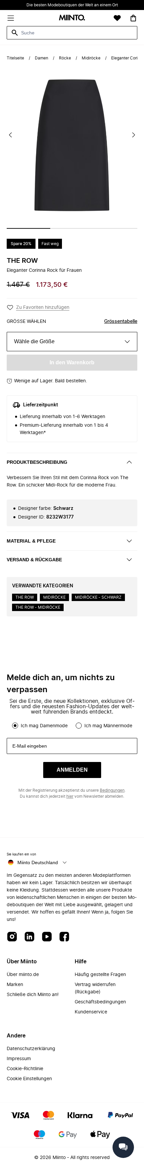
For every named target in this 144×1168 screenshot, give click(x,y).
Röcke (65, 58)
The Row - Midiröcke (37, 607)
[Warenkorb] (133, 18)
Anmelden (72, 770)
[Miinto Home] (72, 18)
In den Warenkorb (72, 362)
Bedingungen (112, 790)
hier (69, 796)
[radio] (15, 726)
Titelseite (15, 58)
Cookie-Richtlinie (25, 1068)
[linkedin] (29, 937)
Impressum (19, 1058)
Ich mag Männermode (108, 726)
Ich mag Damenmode (44, 726)
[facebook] (64, 937)
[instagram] (12, 937)
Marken (15, 984)
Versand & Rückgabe (34, 559)
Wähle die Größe (34, 341)
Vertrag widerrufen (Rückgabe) (95, 988)
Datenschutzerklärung (31, 1048)
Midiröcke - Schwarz (98, 597)
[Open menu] (11, 18)
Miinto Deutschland (37, 862)
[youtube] (47, 937)
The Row (22, 260)
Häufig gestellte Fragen (100, 974)
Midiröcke (91, 58)
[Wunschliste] (117, 18)
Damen (41, 58)
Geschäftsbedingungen (100, 1002)
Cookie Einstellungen (29, 1079)
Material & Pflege (31, 541)
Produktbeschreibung (37, 462)
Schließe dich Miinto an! (33, 994)
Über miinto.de (23, 974)
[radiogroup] (72, 726)
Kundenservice (91, 1012)
